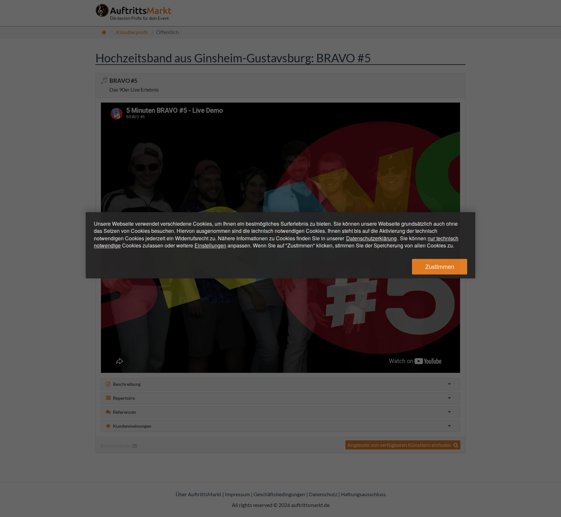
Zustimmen (439, 266)
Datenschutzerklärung (371, 238)
